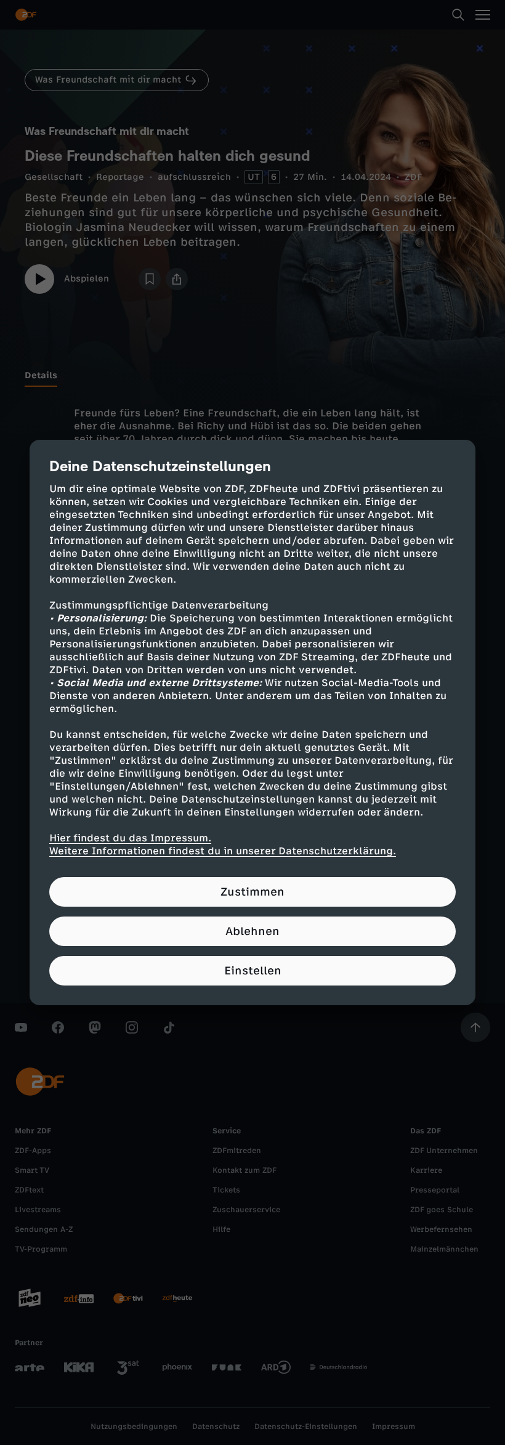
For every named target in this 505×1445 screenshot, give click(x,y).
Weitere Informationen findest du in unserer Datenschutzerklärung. (222, 851)
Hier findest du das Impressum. (130, 838)
